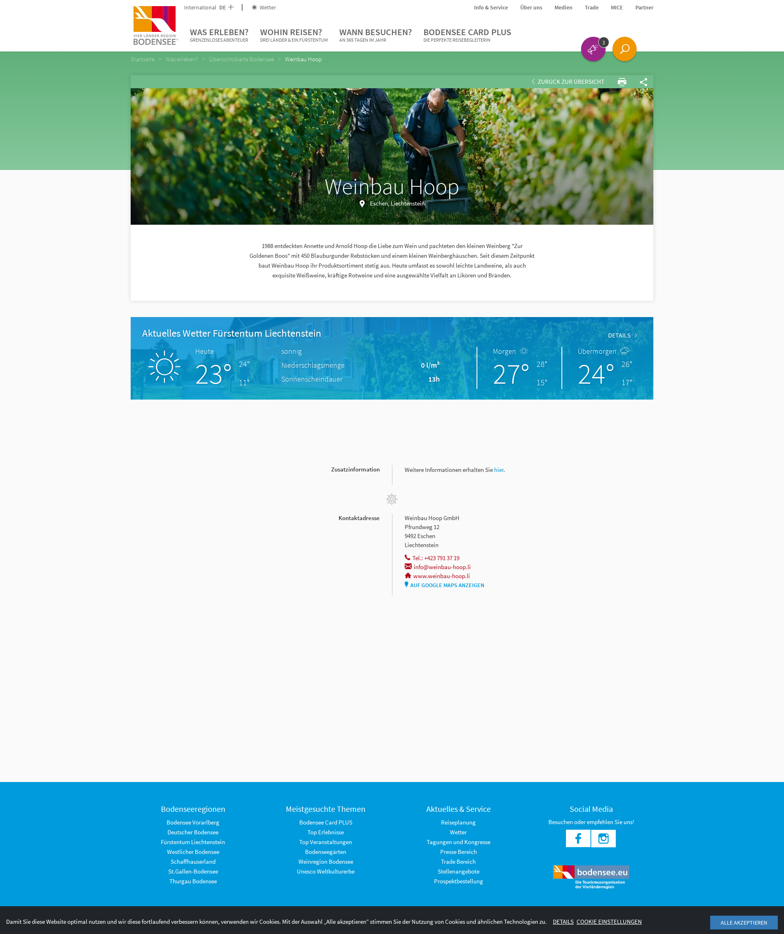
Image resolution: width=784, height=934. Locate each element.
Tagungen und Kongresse (458, 842)
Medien (563, 7)
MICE (617, 7)
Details (619, 335)
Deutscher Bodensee (192, 832)
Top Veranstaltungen (325, 842)
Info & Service (491, 7)
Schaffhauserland (193, 861)
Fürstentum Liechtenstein (193, 842)
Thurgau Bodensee (193, 881)
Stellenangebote (458, 871)
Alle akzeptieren (744, 922)
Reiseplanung (458, 822)
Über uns (531, 7)
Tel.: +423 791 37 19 (435, 558)
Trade (592, 7)
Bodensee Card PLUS (467, 34)
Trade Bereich (458, 861)
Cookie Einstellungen (609, 921)
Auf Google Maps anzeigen (447, 585)
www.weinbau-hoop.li (441, 576)
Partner (644, 7)
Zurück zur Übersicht (570, 81)
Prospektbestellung (458, 881)
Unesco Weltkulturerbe (325, 871)
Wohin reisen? (294, 34)
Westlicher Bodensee (193, 852)
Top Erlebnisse (325, 832)
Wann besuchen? (375, 34)
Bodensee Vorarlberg (193, 822)
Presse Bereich (458, 852)
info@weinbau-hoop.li (442, 567)
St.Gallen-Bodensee (193, 871)
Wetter (267, 7)
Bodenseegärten (325, 852)
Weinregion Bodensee (325, 861)
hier (498, 470)
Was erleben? (219, 34)
